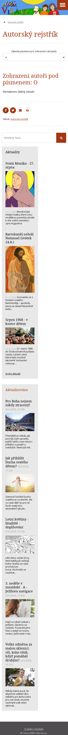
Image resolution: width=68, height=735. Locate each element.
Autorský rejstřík (15, 22)
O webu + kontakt (33, 729)
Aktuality (12, 152)
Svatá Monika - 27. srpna (19, 165)
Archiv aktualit (12, 373)
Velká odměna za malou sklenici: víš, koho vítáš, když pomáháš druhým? (18, 652)
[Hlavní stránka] (4, 22)
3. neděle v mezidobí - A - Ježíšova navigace (19, 587)
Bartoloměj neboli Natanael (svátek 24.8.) (19, 238)
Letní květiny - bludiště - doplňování (16, 523)
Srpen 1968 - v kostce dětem (16, 321)
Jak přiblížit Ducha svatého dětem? (16, 462)
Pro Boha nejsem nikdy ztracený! (18, 403)
